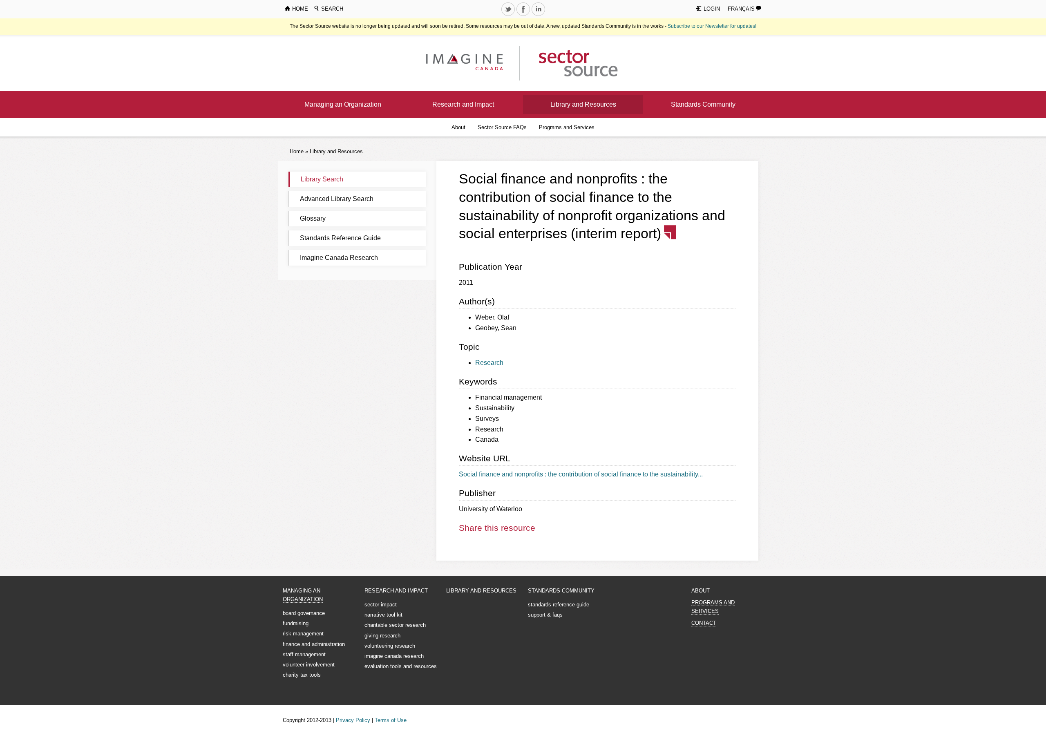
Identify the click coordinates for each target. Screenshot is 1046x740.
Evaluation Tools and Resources (400, 666)
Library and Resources (583, 104)
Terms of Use (391, 720)
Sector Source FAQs (502, 127)
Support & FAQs (545, 615)
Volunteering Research (389, 646)
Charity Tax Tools (302, 675)
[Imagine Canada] (572, 62)
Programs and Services (567, 127)
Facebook (524, 15)
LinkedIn (539, 15)
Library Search (322, 179)
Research (489, 362)
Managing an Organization (342, 104)
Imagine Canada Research (339, 257)
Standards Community (703, 104)
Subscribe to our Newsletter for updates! (712, 26)
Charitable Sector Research (395, 625)
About (458, 127)
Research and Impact (463, 104)
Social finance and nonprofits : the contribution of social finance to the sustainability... (581, 474)
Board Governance (304, 613)
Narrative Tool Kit (383, 615)
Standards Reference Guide (340, 238)
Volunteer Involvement (309, 665)
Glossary (313, 218)
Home (297, 151)
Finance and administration (314, 644)
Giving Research (382, 636)
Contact (703, 623)
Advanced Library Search (336, 198)
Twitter (508, 15)
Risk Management (303, 633)
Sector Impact (380, 604)
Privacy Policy (353, 720)
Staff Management (304, 654)
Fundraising (295, 623)
